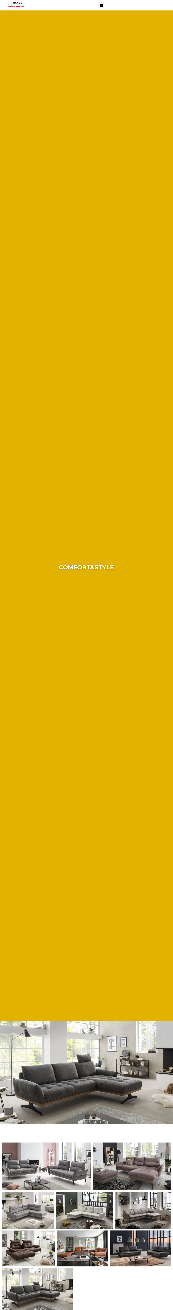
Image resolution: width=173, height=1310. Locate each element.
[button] (101, 5)
